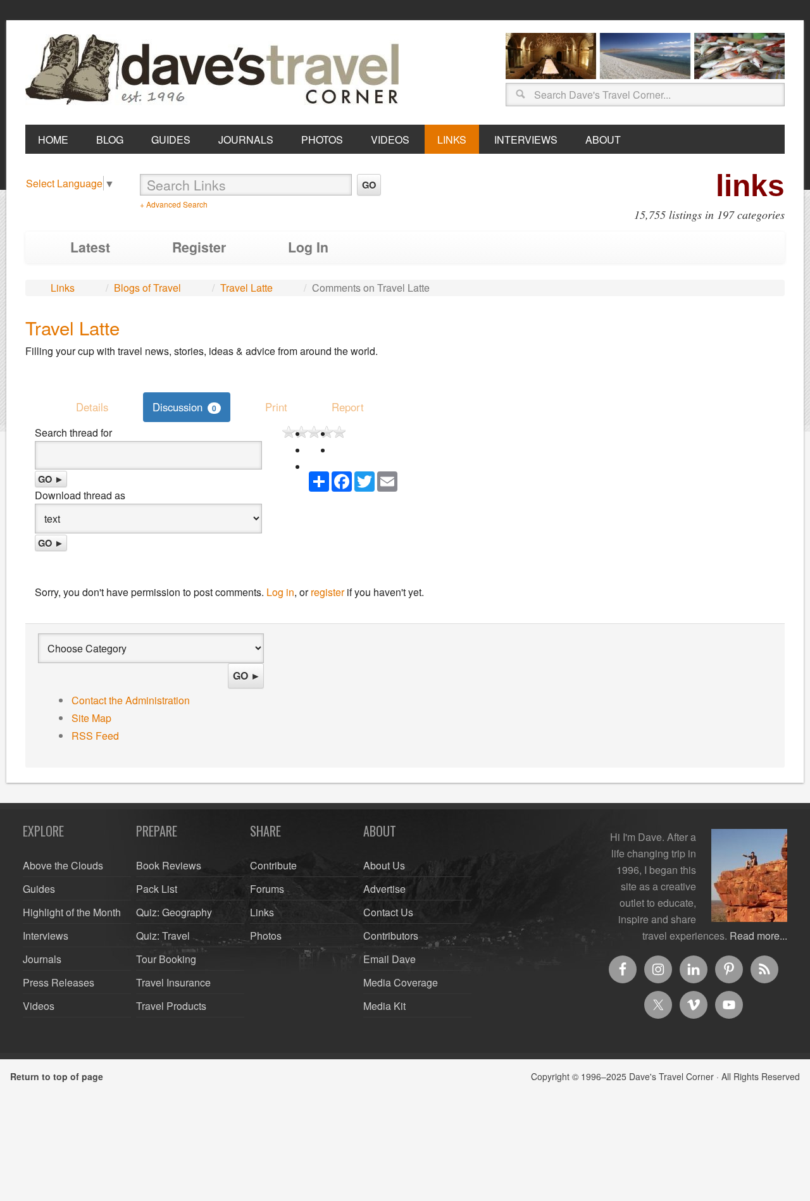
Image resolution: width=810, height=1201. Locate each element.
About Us (384, 865)
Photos (266, 935)
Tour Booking (166, 959)
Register (199, 247)
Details (92, 406)
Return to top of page (56, 1076)
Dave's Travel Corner (215, 70)
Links (63, 287)
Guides (39, 888)
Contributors (390, 935)
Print (276, 406)
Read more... (758, 935)
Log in (280, 592)
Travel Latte (246, 287)
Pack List (156, 888)
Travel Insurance (173, 982)
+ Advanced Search (174, 204)
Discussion (184, 406)
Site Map (91, 718)
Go (369, 185)
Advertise (384, 888)
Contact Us (388, 912)
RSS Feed (95, 735)
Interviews (45, 935)
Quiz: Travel (163, 935)
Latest (90, 247)
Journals (42, 959)
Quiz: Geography (174, 912)
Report (348, 406)
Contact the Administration (131, 700)
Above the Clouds (63, 865)
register (327, 592)
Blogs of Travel (147, 287)
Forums (267, 888)
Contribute (273, 865)
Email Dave (389, 959)
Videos (38, 1006)
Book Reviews (168, 865)
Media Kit (384, 1006)
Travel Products (171, 1006)
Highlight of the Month (72, 912)
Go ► (51, 479)
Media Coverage (400, 982)
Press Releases (58, 982)
